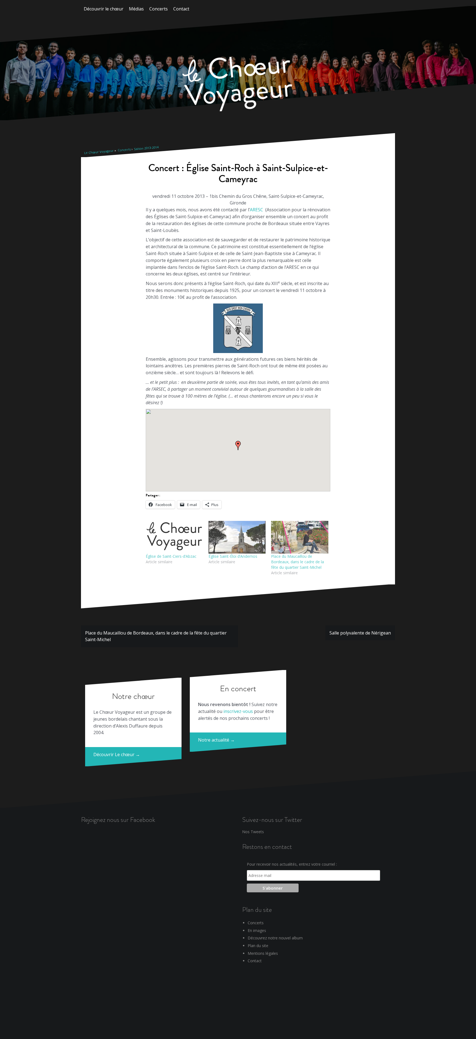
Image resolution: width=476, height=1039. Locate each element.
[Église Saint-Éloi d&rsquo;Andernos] (237, 537)
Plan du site (258, 945)
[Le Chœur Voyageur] (238, 85)
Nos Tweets (253, 831)
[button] (238, 445)
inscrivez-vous (238, 711)
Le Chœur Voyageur (99, 152)
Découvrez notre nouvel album (275, 937)
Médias (136, 9)
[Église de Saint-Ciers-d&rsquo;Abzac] (174, 537)
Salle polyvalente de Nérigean (360, 633)
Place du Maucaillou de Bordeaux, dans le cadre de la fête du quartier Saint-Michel (297, 562)
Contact (181, 9)
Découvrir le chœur (103, 9)
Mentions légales (263, 953)
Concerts (158, 9)
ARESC (256, 210)
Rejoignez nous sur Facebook (118, 819)
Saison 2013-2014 (146, 148)
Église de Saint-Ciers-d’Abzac (171, 556)
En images (257, 930)
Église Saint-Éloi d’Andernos (233, 556)
